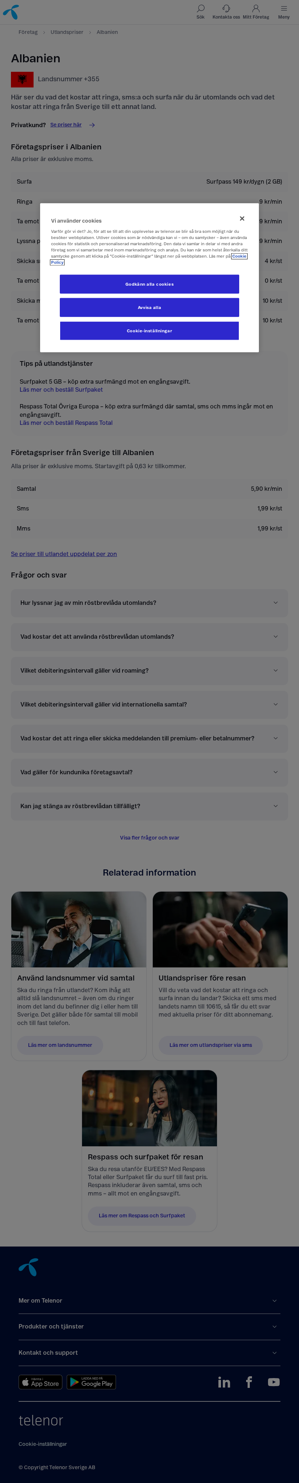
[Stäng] (242, 218)
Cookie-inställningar (149, 331)
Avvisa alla (149, 307)
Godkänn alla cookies (149, 284)
